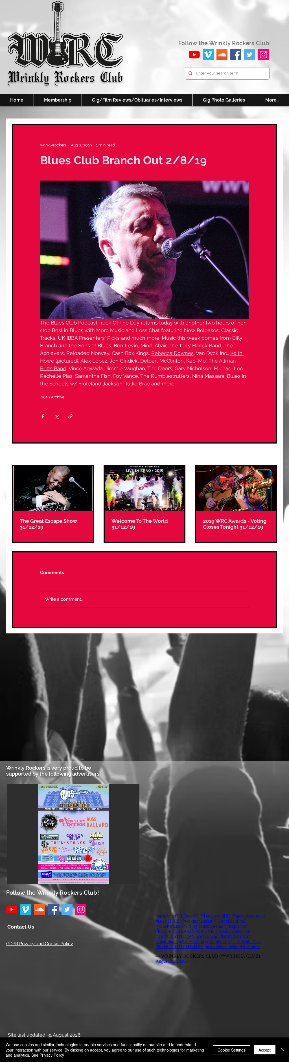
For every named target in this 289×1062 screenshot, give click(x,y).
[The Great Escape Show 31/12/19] (53, 488)
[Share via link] (70, 416)
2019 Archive (52, 397)
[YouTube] (194, 54)
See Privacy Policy (47, 1055)
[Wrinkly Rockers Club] (208, 54)
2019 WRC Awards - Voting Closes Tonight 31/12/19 (234, 524)
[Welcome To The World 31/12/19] (145, 488)
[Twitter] (249, 54)
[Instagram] (263, 54)
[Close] (282, 1049)
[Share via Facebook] (42, 416)
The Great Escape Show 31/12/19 (48, 524)
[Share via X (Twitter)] (56, 416)
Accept (265, 1050)
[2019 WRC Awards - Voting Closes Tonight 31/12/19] (236, 488)
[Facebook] (235, 54)
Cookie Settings (232, 1050)
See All (270, 455)
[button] (73, 834)
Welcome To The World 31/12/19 (139, 524)
